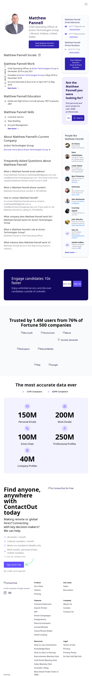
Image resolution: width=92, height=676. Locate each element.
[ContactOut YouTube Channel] (9, 632)
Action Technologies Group (44, 68)
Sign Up (77, 283)
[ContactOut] (15, 4)
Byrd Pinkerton (78, 176)
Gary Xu (75, 230)
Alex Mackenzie (78, 199)
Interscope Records (78, 225)
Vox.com (74, 182)
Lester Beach (77, 166)
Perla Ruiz (76, 187)
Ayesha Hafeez (78, 242)
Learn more (67, 283)
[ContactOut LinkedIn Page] (5, 632)
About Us (67, 604)
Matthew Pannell (37, 20)
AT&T (79, 248)
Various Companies (78, 202)
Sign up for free (14, 564)
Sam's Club (75, 195)
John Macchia (77, 219)
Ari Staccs (76, 144)
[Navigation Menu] (86, 4)
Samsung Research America (78, 237)
